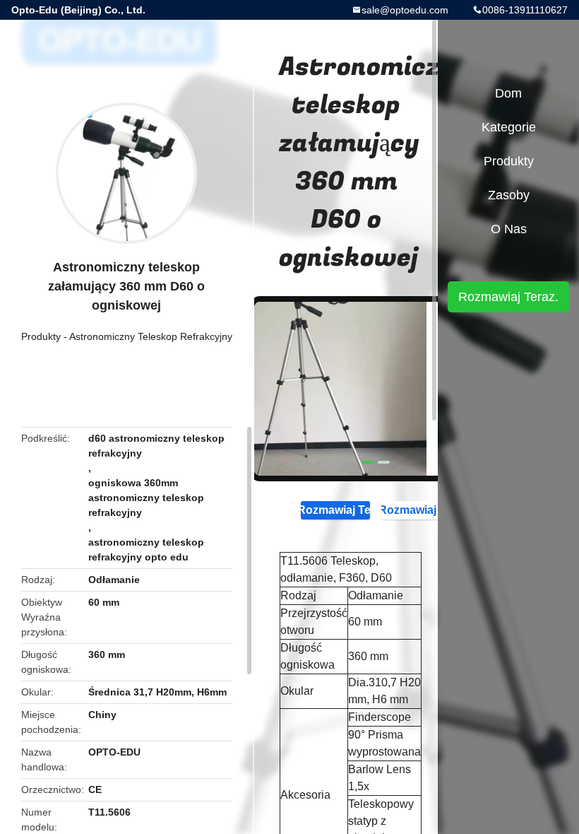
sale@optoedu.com (405, 10)
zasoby (509, 195)
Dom (508, 93)
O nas (509, 229)
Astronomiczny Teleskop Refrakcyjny (150, 336)
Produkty (41, 336)
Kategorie (509, 127)
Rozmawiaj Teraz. (335, 510)
